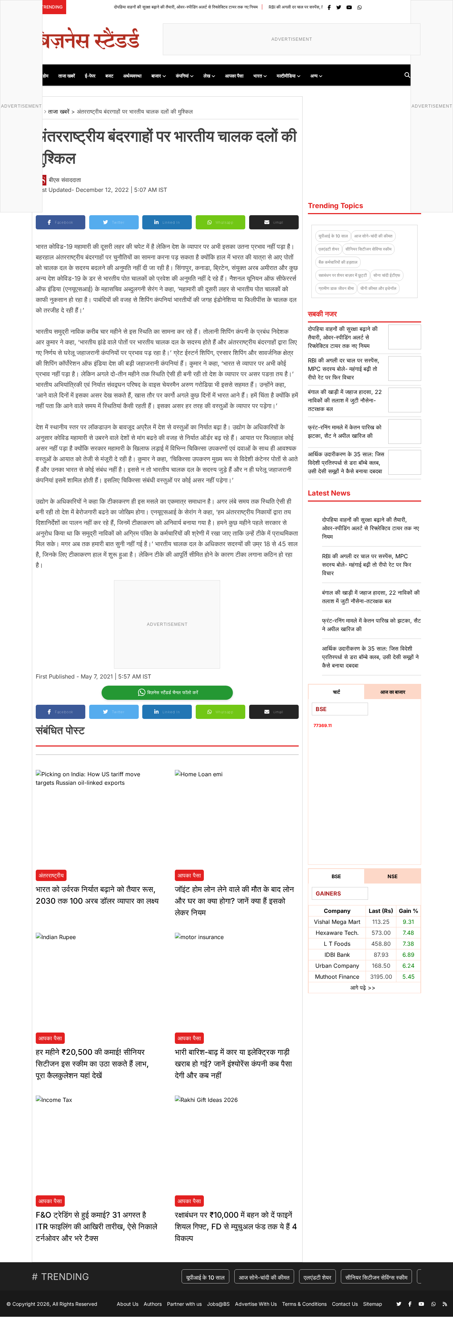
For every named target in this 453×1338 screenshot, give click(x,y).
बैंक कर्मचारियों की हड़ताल (338, 262)
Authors (153, 1304)
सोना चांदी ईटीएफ (386, 275)
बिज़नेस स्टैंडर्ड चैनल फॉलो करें (172, 692)
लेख (206, 76)
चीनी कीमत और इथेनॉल (378, 288)
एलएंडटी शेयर (329, 249)
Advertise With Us (256, 1304)
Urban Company (337, 965)
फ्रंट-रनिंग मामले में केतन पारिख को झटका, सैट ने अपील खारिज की (371, 625)
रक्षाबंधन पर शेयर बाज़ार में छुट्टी (343, 275)
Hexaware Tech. (337, 932)
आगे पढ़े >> (362, 987)
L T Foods (337, 943)
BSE (336, 876)
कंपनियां (182, 76)
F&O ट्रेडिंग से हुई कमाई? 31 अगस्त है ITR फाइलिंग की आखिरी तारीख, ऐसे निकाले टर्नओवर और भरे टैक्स (96, 1226)
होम (45, 76)
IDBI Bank (337, 954)
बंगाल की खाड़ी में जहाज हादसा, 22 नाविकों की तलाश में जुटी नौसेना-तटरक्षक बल (345, 400)
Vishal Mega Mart (337, 921)
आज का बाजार (392, 692)
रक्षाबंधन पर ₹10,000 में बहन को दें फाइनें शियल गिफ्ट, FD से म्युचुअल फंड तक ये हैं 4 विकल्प (236, 1226)
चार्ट (336, 692)
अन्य (313, 76)
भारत (257, 76)
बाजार (156, 76)
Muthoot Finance (337, 976)
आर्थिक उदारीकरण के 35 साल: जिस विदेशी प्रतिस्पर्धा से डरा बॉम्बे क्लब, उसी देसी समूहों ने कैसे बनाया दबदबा (346, 463)
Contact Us (345, 1304)
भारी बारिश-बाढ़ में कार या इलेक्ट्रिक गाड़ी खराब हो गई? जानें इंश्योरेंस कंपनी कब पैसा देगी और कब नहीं (233, 1063)
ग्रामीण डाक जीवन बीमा (336, 288)
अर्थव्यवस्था (132, 76)
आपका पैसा (234, 76)
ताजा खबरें (66, 76)
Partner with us (184, 1304)
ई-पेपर (90, 76)
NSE (393, 876)
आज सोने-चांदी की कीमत (373, 236)
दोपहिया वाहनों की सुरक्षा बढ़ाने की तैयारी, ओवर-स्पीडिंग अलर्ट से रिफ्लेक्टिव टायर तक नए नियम (162, 7)
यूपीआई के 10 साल (333, 236)
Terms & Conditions (304, 1304)
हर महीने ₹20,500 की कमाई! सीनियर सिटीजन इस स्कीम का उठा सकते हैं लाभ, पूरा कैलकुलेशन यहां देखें (92, 1063)
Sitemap (372, 1304)
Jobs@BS (218, 1304)
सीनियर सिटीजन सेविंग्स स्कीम (368, 249)
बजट (109, 76)
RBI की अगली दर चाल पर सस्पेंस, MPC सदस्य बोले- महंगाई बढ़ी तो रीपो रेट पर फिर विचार (314, 7)
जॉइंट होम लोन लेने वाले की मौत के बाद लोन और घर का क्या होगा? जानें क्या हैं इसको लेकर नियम (234, 901)
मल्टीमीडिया (286, 76)
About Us (127, 1304)
